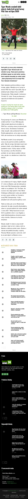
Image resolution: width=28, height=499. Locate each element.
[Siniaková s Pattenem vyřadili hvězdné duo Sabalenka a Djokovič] (5, 251)
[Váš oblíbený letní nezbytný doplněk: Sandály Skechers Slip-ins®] (6, 450)
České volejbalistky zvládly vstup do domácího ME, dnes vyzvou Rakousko (17, 329)
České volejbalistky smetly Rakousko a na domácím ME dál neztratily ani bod (18, 316)
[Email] (10, 58)
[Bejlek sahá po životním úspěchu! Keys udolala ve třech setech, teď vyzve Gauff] (5, 335)
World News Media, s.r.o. (13, 490)
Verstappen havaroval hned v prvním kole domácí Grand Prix (18, 296)
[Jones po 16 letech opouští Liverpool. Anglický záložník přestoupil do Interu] (5, 342)
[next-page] (5, 348)
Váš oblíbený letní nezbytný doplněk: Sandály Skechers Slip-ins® (18, 450)
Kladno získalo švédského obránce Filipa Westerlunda (18, 456)
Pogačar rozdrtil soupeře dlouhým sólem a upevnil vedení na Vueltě (18, 257)
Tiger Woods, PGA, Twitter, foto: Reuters (13, 50)
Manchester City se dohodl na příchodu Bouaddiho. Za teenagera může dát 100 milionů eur (18, 290)
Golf (3, 15)
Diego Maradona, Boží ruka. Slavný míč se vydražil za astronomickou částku (18, 430)
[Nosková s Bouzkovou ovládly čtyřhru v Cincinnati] (5, 309)
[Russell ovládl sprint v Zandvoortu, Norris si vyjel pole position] (5, 322)
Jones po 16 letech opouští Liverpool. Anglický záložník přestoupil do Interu (17, 342)
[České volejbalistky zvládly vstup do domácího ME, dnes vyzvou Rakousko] (5, 329)
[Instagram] (23, 2)
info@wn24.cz (10, 481)
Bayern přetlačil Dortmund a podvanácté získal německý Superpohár (17, 303)
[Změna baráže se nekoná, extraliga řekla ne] (6, 392)
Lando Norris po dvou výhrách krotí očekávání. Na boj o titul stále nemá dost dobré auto (18, 277)
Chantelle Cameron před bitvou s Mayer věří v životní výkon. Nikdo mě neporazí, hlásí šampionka (18, 264)
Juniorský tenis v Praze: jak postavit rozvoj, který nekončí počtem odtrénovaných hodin (18, 436)
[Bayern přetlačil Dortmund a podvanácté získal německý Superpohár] (5, 303)
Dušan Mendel (8, 53)
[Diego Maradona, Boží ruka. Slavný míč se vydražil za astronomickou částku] (6, 430)
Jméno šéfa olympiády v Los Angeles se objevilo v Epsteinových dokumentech (19, 405)
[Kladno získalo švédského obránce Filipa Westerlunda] (6, 457)
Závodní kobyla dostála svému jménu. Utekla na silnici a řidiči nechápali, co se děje (18, 386)
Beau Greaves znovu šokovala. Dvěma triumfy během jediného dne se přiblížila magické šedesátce (18, 271)
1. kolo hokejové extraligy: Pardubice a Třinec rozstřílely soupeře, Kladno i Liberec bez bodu (19, 412)
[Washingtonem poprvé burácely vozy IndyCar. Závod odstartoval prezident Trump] (5, 283)
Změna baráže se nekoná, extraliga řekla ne (19, 392)
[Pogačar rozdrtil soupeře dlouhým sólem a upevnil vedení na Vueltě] (5, 257)
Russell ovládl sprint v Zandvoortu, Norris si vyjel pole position (18, 322)
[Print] (14, 58)
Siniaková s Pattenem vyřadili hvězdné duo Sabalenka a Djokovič (18, 251)
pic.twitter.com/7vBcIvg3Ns (9, 110)
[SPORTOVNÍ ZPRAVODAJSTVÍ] (5, 2)
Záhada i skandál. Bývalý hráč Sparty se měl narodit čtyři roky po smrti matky (19, 399)
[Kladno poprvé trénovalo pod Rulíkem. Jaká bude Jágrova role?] (6, 443)
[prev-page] (2, 348)
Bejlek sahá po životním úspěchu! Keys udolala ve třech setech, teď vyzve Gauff (18, 335)
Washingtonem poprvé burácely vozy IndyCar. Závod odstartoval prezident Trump (18, 283)
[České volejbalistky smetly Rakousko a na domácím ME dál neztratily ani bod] (5, 316)
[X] (25, 2)
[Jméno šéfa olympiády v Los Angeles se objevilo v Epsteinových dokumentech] (6, 406)
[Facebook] (21, 2)
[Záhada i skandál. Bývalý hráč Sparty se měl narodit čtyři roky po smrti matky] (6, 399)
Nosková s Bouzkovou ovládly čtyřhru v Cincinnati (17, 309)
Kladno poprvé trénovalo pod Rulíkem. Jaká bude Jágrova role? (18, 443)
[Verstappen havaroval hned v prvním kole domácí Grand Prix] (5, 296)
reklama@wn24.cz (11, 483)
